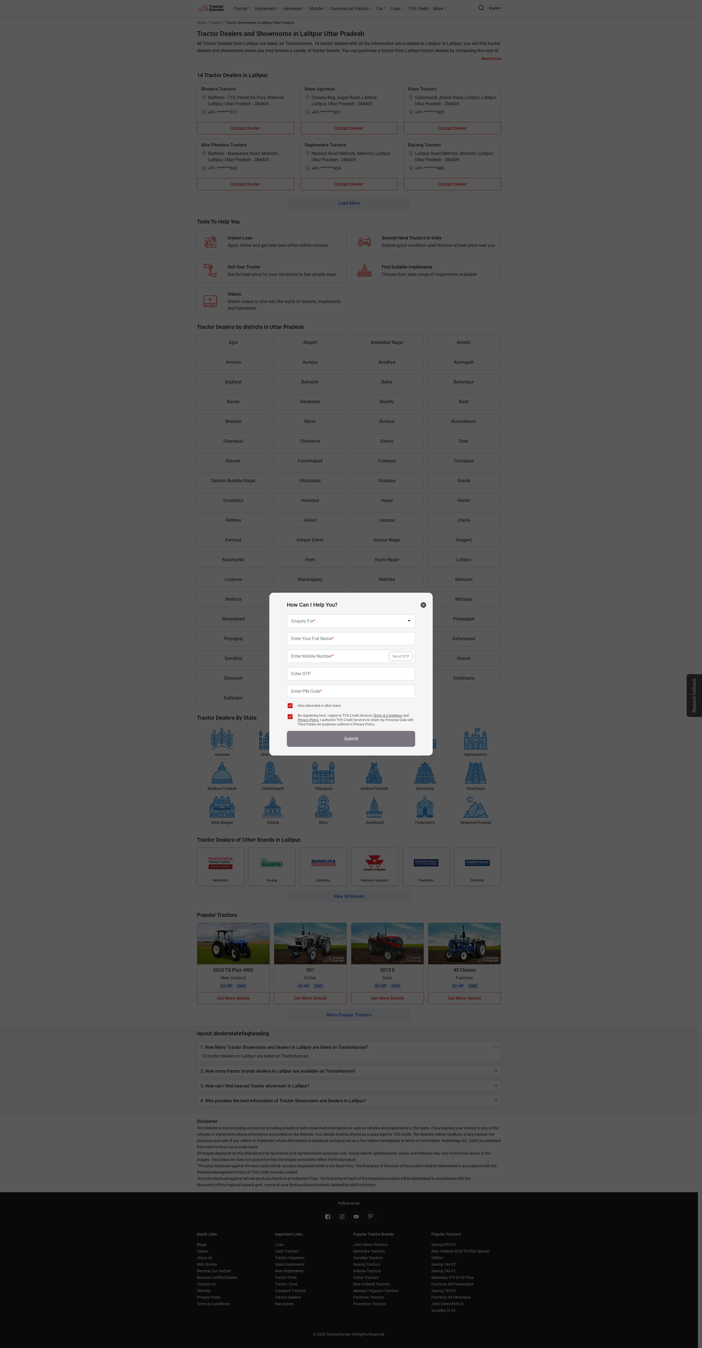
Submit (351, 738)
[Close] (423, 605)
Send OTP (400, 656)
